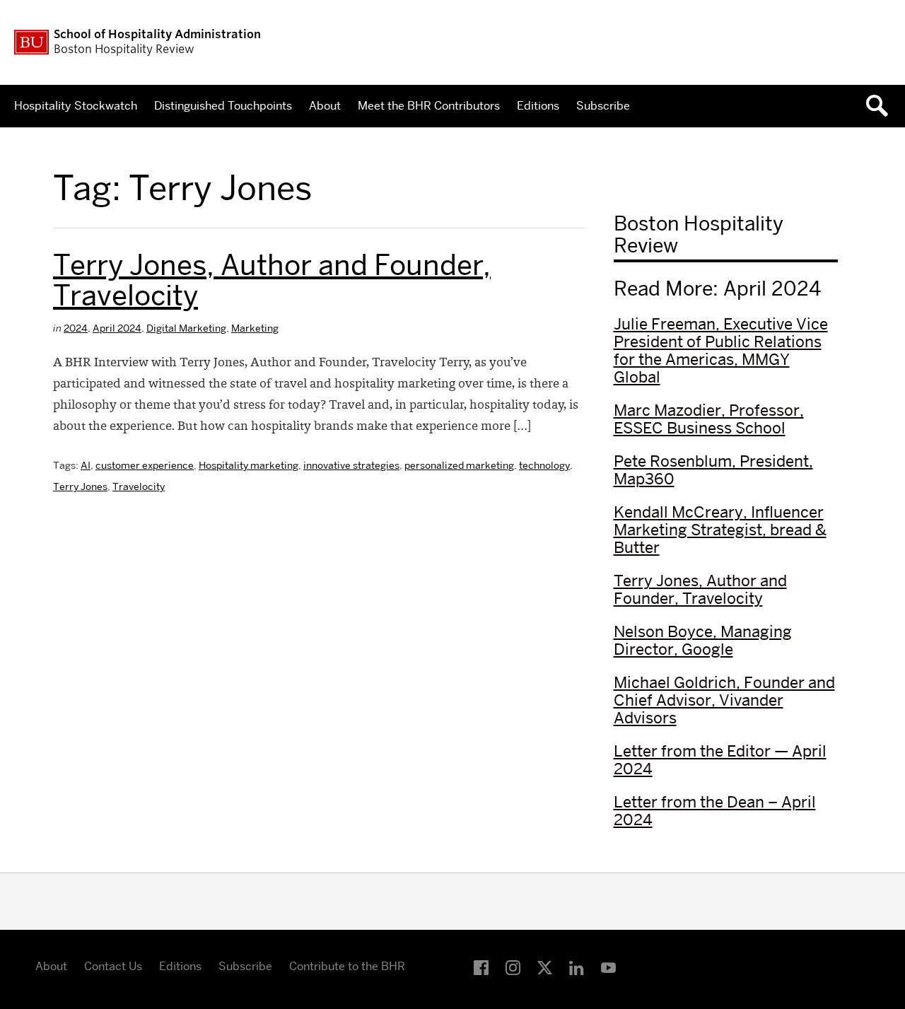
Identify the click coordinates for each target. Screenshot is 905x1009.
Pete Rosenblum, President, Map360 (713, 470)
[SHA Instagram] (513, 968)
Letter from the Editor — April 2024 (720, 759)
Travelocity (138, 486)
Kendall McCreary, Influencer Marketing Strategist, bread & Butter (720, 529)
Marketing (255, 328)
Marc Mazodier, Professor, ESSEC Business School (709, 419)
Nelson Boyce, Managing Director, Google (703, 640)
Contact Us (113, 966)
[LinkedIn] (576, 968)
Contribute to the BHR (347, 966)
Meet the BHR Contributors (429, 105)
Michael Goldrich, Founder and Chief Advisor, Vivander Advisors (724, 700)
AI (85, 465)
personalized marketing (459, 465)
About (325, 105)
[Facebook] (481, 968)
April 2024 (117, 328)
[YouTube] (608, 968)
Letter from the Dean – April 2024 (715, 810)
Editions (538, 105)
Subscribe (603, 105)
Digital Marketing (186, 328)
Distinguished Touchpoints (223, 105)
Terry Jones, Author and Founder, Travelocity (272, 280)
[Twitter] (544, 968)
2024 (76, 328)
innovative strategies (351, 465)
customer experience (144, 465)
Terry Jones (80, 486)
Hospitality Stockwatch (75, 105)
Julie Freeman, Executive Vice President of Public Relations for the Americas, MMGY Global (721, 350)
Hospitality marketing (248, 465)
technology (544, 465)
